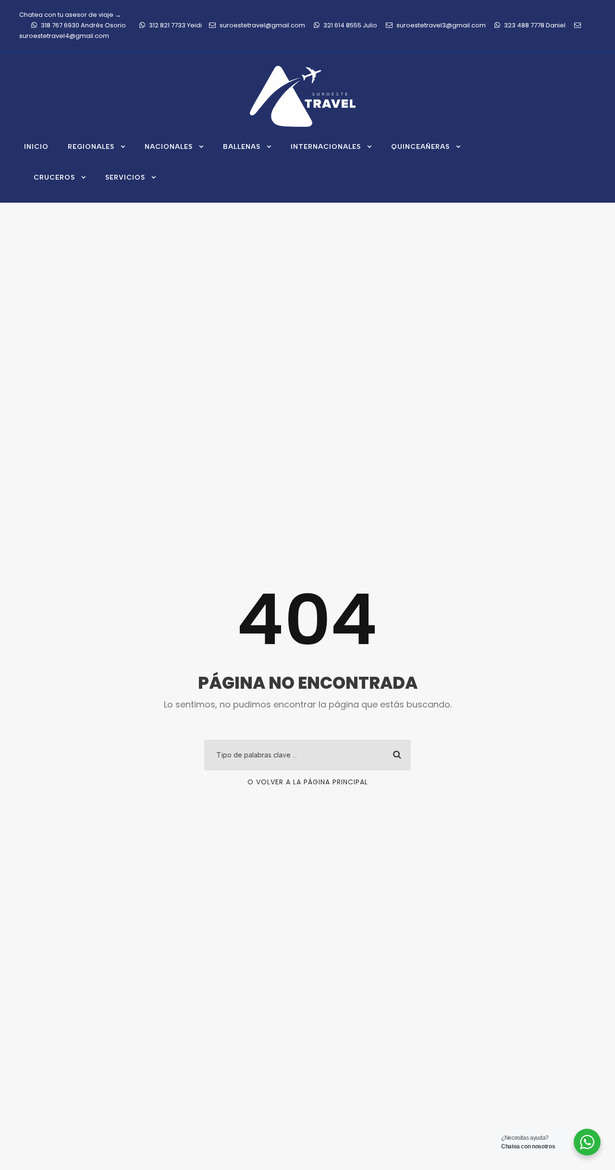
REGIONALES (91, 147)
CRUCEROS (54, 177)
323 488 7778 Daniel (535, 25)
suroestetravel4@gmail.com (64, 35)
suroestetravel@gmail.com (262, 25)
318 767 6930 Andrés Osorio (83, 25)
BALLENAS (241, 147)
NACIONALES (169, 147)
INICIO (36, 147)
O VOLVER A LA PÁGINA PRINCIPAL (307, 782)
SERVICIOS (125, 177)
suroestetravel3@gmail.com (441, 25)
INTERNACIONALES (326, 147)
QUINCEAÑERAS (420, 147)
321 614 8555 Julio (350, 25)
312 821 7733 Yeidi (175, 25)
